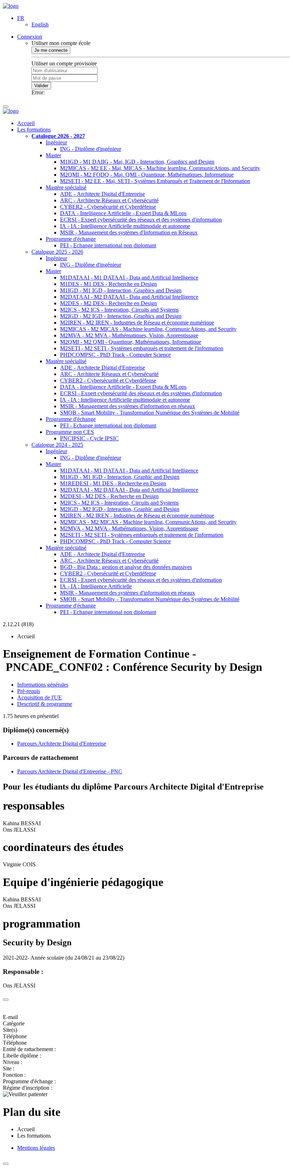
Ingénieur (56, 142)
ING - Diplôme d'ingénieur (90, 149)
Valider (41, 85)
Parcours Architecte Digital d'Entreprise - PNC (69, 771)
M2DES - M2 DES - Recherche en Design (108, 303)
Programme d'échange (71, 239)
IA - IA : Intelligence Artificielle (96, 586)
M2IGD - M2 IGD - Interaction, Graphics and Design (121, 316)
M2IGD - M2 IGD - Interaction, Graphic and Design (119, 509)
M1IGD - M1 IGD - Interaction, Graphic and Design (119, 477)
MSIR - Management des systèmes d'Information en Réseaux (129, 232)
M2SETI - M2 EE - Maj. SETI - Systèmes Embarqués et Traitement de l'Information (155, 181)
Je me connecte (51, 50)
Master (53, 155)
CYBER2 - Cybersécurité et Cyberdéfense (108, 207)
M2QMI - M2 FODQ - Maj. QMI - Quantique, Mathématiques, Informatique (147, 175)
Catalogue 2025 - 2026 (57, 252)
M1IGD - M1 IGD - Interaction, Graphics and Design (121, 290)
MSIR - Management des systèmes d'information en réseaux (127, 406)
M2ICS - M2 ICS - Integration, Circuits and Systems (119, 310)
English (40, 24)
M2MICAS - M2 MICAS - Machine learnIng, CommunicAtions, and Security (148, 329)
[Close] (6, 1000)
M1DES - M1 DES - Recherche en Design (108, 284)
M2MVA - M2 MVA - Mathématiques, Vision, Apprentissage (129, 335)
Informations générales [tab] (42, 685)
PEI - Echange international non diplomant (108, 245)
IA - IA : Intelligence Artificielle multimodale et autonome (125, 226)
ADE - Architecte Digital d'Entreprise (102, 194)
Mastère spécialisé (66, 187)
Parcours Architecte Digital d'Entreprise (61, 744)
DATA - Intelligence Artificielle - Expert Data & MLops (123, 213)
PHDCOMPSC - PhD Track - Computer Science (115, 355)
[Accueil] (11, 6)
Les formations (34, 130)
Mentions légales (36, 1148)
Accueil (26, 123)
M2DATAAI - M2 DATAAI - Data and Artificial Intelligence (129, 297)
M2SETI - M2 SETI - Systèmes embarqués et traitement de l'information (141, 348)
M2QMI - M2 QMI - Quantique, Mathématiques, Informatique (130, 342)
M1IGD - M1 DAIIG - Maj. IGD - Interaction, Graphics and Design (137, 162)
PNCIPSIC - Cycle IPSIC (89, 438)
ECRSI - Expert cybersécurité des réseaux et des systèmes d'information (141, 220)
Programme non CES (70, 432)
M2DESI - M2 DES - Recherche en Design (109, 496)
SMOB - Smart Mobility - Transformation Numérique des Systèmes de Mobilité (149, 413)
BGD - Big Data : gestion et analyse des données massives (126, 567)
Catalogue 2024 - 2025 (57, 445)
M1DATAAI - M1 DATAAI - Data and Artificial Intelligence (129, 277)
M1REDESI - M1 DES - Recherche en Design (113, 483)
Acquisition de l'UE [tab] (39, 697)
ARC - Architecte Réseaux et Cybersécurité (109, 200)
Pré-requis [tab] (28, 691)
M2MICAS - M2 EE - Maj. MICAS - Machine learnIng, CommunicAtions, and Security (160, 168)
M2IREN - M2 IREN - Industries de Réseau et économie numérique (137, 323)
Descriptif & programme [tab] (44, 704)
